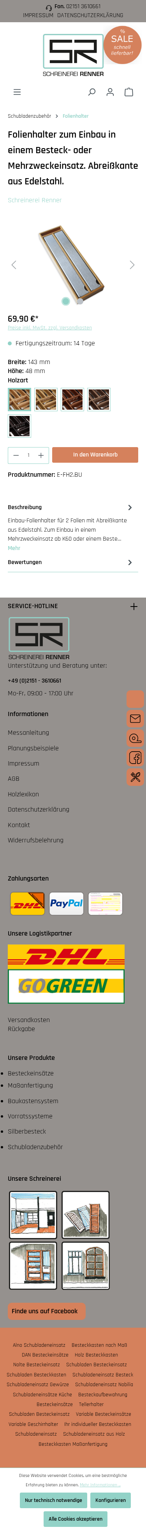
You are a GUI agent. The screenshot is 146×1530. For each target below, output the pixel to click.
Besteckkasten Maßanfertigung (73, 1444)
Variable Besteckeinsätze (103, 1414)
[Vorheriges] (13, 264)
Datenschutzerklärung (90, 15)
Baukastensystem (33, 1101)
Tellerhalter (91, 1404)
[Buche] (19, 399)
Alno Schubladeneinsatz (39, 1345)
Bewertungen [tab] (25, 562)
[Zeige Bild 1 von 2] (66, 301)
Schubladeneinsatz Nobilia (104, 1384)
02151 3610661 (83, 6)
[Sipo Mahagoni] (72, 399)
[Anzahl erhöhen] (41, 455)
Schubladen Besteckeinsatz (96, 1364)
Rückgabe (21, 1028)
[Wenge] (19, 426)
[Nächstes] (132, 264)
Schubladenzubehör (35, 1147)
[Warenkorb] (129, 92)
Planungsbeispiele (33, 748)
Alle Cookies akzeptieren (75, 1519)
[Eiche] (46, 399)
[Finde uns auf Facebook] (135, 757)
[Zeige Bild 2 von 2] (80, 301)
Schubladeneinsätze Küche (42, 1394)
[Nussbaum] (99, 399)
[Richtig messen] (135, 738)
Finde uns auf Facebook (44, 1311)
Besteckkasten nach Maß (99, 1345)
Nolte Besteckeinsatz (36, 1364)
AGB (13, 778)
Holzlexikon (23, 794)
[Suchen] (91, 92)
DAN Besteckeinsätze (45, 1354)
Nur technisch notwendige (53, 1500)
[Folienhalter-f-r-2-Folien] (73, 264)
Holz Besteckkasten (96, 1354)
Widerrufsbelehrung (35, 840)
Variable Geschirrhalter (33, 1424)
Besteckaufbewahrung (102, 1394)
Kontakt (19, 825)
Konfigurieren (110, 1500)
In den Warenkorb (95, 455)
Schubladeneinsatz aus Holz (94, 1434)
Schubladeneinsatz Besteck (102, 1374)
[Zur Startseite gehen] (73, 55)
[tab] (71, 527)
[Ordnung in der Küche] (135, 777)
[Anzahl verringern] (16, 455)
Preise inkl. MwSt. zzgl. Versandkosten (50, 327)
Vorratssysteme (30, 1116)
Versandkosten (29, 1019)
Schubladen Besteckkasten (36, 1374)
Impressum (38, 15)
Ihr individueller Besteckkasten (97, 1424)
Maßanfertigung (30, 1085)
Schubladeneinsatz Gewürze (38, 1384)
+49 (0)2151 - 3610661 (34, 681)
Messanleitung (28, 732)
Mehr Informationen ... (100, 1485)
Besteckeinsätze (31, 1073)
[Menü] (17, 92)
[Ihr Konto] (110, 92)
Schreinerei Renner (35, 200)
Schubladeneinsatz (36, 1434)
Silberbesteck (27, 1131)
